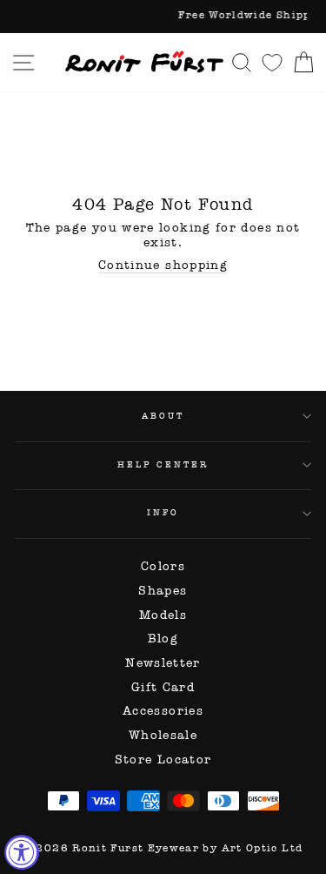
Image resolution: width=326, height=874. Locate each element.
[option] (163, 16)
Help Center (163, 464)
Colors (163, 566)
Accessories (163, 710)
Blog (163, 638)
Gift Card (163, 687)
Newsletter (163, 663)
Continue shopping (163, 265)
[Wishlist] (272, 62)
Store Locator (163, 759)
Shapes (162, 590)
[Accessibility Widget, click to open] (21, 852)
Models (163, 615)
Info (163, 512)
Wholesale (163, 735)
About (163, 415)
